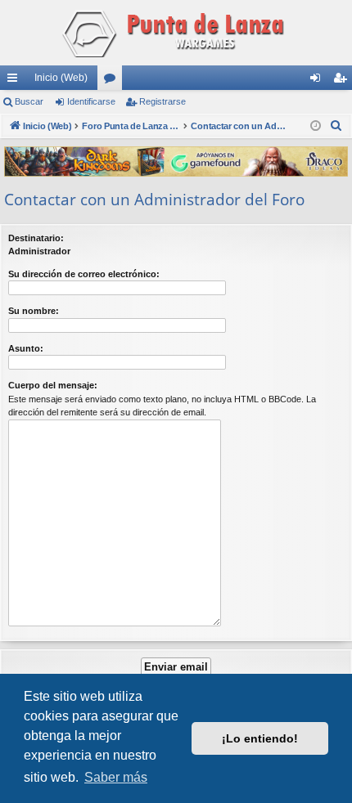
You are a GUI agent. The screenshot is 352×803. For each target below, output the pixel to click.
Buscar (29, 101)
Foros (113, 81)
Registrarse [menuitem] (343, 81)
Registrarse (162, 101)
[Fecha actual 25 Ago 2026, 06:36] (315, 126)
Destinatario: (36, 238)
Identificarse (91, 101)
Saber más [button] (115, 777)
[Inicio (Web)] (176, 32)
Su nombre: (33, 311)
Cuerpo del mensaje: (52, 385)
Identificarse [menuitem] (318, 81)
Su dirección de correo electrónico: (84, 274)
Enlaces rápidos (16, 81)
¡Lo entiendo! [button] (260, 738)
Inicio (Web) (61, 77)
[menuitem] (336, 126)
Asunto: (25, 348)
